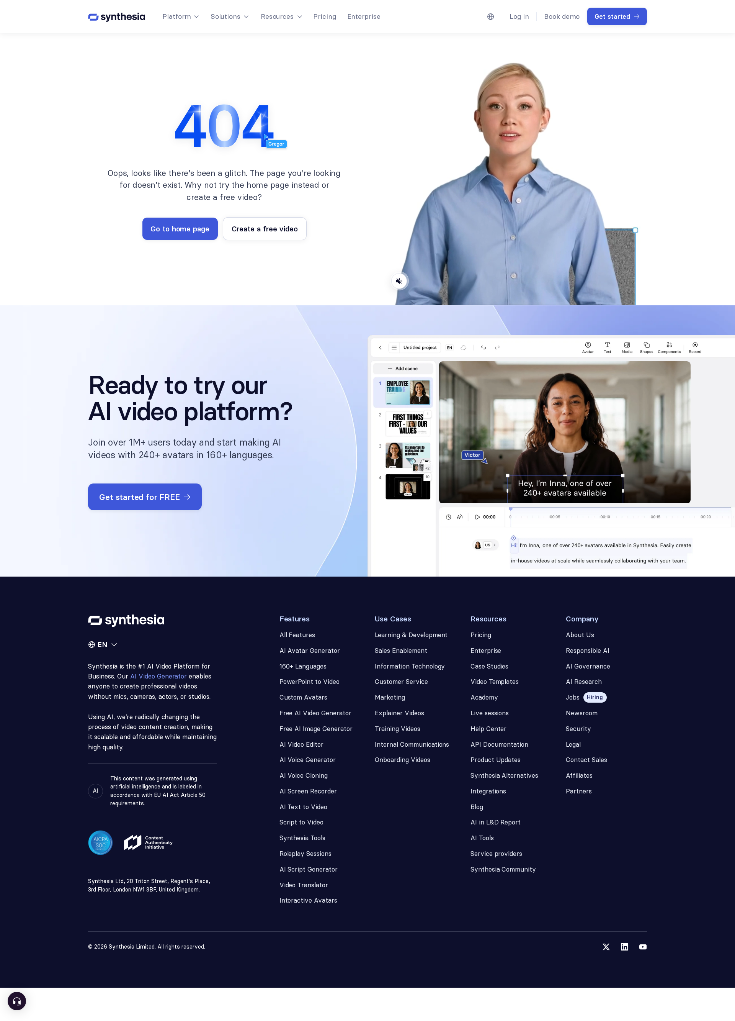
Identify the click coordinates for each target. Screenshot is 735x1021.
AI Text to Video (303, 807)
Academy (484, 697)
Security (578, 729)
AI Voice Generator (307, 760)
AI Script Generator (308, 869)
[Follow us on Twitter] (606, 947)
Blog (476, 807)
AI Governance (588, 666)
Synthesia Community (503, 869)
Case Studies (489, 666)
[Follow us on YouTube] (643, 947)
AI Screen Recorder (308, 791)
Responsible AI (587, 650)
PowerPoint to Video (309, 681)
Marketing (390, 697)
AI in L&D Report (495, 822)
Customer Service (401, 681)
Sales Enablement (401, 650)
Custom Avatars (303, 697)
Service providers (496, 853)
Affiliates (579, 775)
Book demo (562, 16)
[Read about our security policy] (100, 842)
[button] (180, 16)
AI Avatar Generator (309, 650)
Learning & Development (411, 635)
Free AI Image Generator (316, 729)
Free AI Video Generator (315, 713)
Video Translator (303, 885)
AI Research (584, 681)
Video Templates (494, 681)
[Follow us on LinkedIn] (624, 947)
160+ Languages (303, 666)
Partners (579, 791)
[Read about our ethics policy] (148, 842)
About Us (580, 635)
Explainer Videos (399, 713)
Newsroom (582, 713)
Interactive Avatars (308, 900)
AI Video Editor (301, 744)
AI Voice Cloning (303, 775)
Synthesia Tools (302, 838)
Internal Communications (412, 744)
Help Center (488, 729)
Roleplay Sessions (305, 853)
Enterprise (364, 16)
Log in (519, 16)
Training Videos (397, 729)
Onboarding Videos (402, 760)
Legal (573, 744)
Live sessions (489, 713)
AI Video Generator (158, 676)
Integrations (488, 791)
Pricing (324, 16)
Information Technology (410, 666)
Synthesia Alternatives (504, 775)
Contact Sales (586, 760)
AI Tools (482, 838)
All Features (297, 635)
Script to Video (301, 822)
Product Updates (495, 760)
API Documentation (499, 744)
